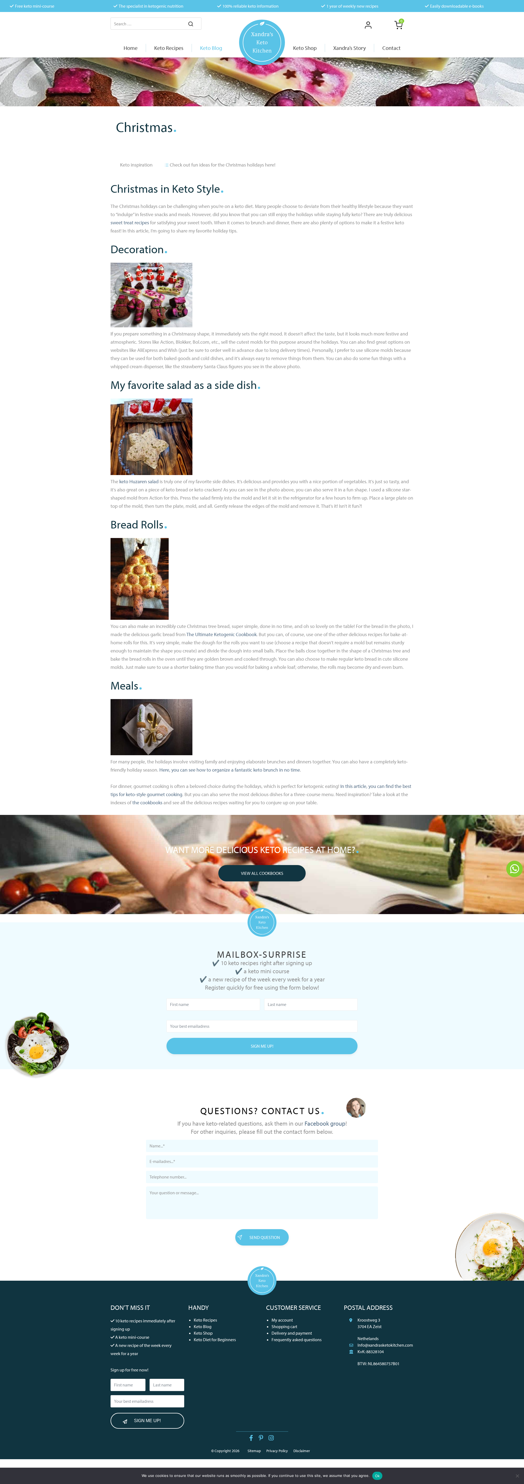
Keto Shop (203, 1333)
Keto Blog (203, 1326)
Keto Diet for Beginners (215, 1339)
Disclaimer (301, 1450)
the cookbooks (147, 802)
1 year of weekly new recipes (352, 6)
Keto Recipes (205, 1320)
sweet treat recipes (130, 222)
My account (282, 1320)
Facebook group (325, 1123)
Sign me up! (262, 1046)
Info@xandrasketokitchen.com (385, 1345)
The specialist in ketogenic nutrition (151, 6)
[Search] (190, 24)
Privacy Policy (277, 1450)
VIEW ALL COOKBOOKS (262, 873)
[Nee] (517, 1476)
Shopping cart (284, 1326)
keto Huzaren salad (139, 481)
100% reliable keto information (250, 6)
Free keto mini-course (34, 6)
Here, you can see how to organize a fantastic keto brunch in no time (229, 770)
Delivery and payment (292, 1333)
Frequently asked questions (296, 1339)
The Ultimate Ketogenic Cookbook (221, 634)
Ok (377, 1476)
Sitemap (254, 1450)
